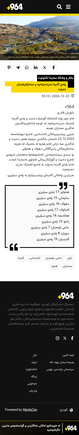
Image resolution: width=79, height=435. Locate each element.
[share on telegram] (18, 67)
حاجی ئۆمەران (53, 258)
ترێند (34, 362)
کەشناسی (34, 258)
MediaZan (30, 410)
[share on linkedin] (36, 67)
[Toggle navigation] (68, 6)
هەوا (55, 266)
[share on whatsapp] (27, 67)
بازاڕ (35, 355)
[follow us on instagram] (58, 339)
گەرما (21, 258)
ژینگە (34, 377)
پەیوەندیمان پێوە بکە (62, 362)
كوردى (63, 409)
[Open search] (59, 6)
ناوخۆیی (32, 384)
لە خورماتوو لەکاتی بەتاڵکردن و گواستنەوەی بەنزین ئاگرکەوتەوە (31, 428)
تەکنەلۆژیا (31, 369)
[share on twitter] (45, 67)
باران (69, 258)
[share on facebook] (53, 67)
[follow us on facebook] (72, 339)
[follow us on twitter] (65, 339)
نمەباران (67, 266)
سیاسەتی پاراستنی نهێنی (60, 369)
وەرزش (33, 391)
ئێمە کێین (68, 355)
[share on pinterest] (9, 67)
